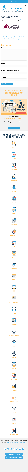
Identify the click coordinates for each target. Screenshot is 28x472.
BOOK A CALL (14, 1)
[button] (5, 449)
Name (3, 63)
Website (4, 77)
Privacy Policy (22, 442)
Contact (8, 443)
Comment (4, 48)
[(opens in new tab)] (14, 106)
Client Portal (18, 443)
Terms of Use (10, 442)
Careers (13, 443)
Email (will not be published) (10, 70)
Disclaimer (15, 442)
